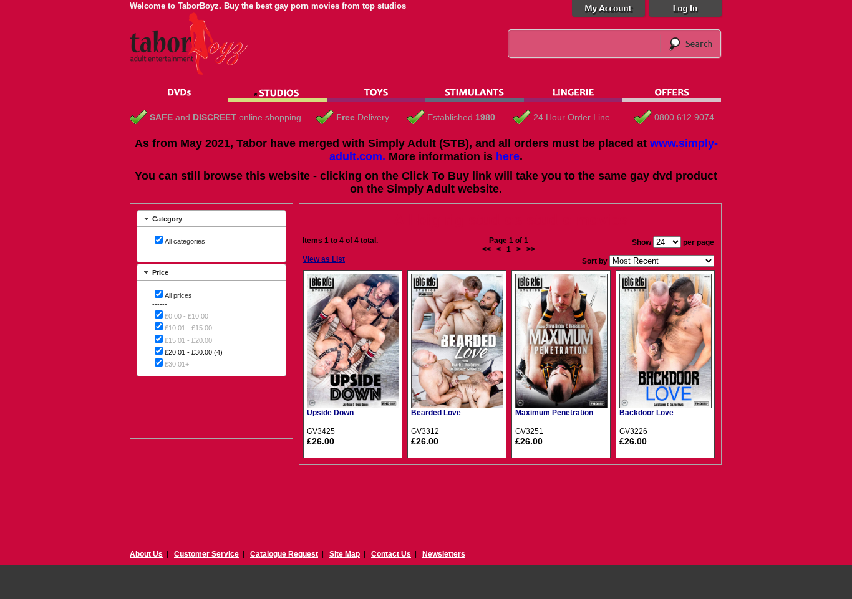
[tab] (211, 218)
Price (160, 272)
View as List (324, 259)
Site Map (344, 554)
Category (167, 219)
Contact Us (391, 554)
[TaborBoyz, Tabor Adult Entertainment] (195, 72)
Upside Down (330, 412)
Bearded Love (436, 412)
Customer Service (206, 554)
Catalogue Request (284, 554)
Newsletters (443, 554)
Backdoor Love (646, 412)
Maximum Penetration (554, 412)
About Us (146, 554)
